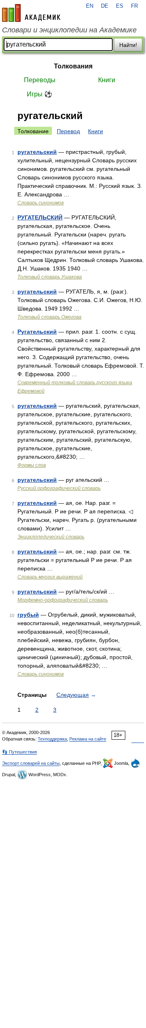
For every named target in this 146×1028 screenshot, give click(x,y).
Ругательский (37, 331)
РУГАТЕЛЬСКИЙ (39, 217)
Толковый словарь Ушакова (49, 277)
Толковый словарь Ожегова (49, 317)
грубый (28, 614)
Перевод (68, 131)
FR (134, 6)
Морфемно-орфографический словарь (62, 600)
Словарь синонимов (40, 203)
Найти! (128, 45)
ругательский (37, 152)
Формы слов (31, 465)
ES (119, 6)
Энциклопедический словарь (50, 537)
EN (89, 6)
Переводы (40, 80)
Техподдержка (52, 738)
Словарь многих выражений (50, 577)
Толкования (73, 66)
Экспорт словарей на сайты (31, 763)
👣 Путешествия (19, 751)
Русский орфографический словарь (59, 488)
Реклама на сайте (87, 738)
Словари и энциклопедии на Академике (69, 30)
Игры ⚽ (39, 94)
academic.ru (31, 13)
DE (104, 6)
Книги (106, 80)
